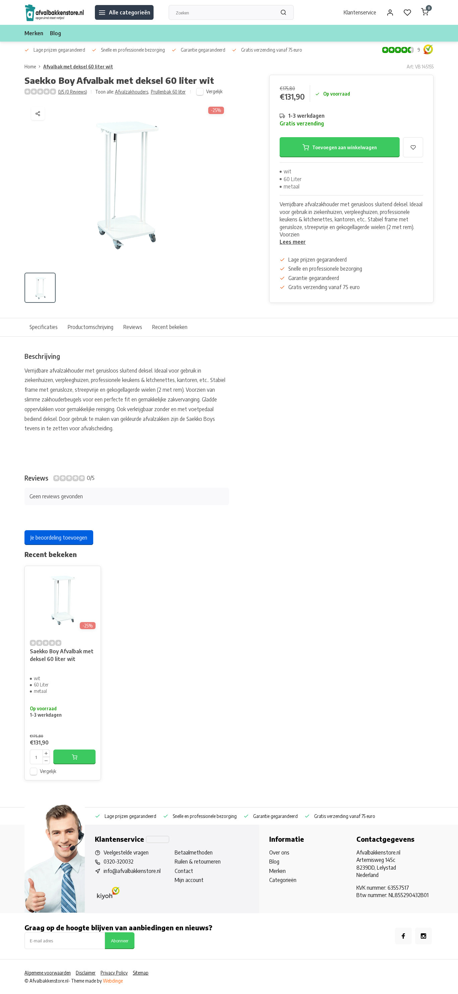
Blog (55, 33)
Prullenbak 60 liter (168, 92)
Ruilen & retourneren (198, 861)
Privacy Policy (114, 973)
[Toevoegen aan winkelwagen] (74, 757)
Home (30, 66)
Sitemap (141, 973)
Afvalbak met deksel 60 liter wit (78, 66)
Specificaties (44, 327)
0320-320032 (118, 861)
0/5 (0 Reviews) (72, 92)
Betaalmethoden (194, 852)
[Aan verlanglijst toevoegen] (90, 576)
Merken (33, 33)
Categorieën (282, 880)
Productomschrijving (90, 327)
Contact (184, 871)
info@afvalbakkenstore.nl (132, 871)
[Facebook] (403, 936)
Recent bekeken (169, 327)
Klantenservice (360, 12)
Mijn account (189, 880)
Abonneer (119, 940)
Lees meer (293, 241)
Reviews (132, 327)
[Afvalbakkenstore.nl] (54, 12)
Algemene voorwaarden (47, 973)
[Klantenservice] (157, 839)
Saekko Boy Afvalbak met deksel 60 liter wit (62, 655)
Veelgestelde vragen (126, 852)
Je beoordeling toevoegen (59, 537)
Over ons (279, 852)
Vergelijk (214, 91)
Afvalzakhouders (132, 92)
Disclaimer (86, 973)
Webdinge (113, 981)
